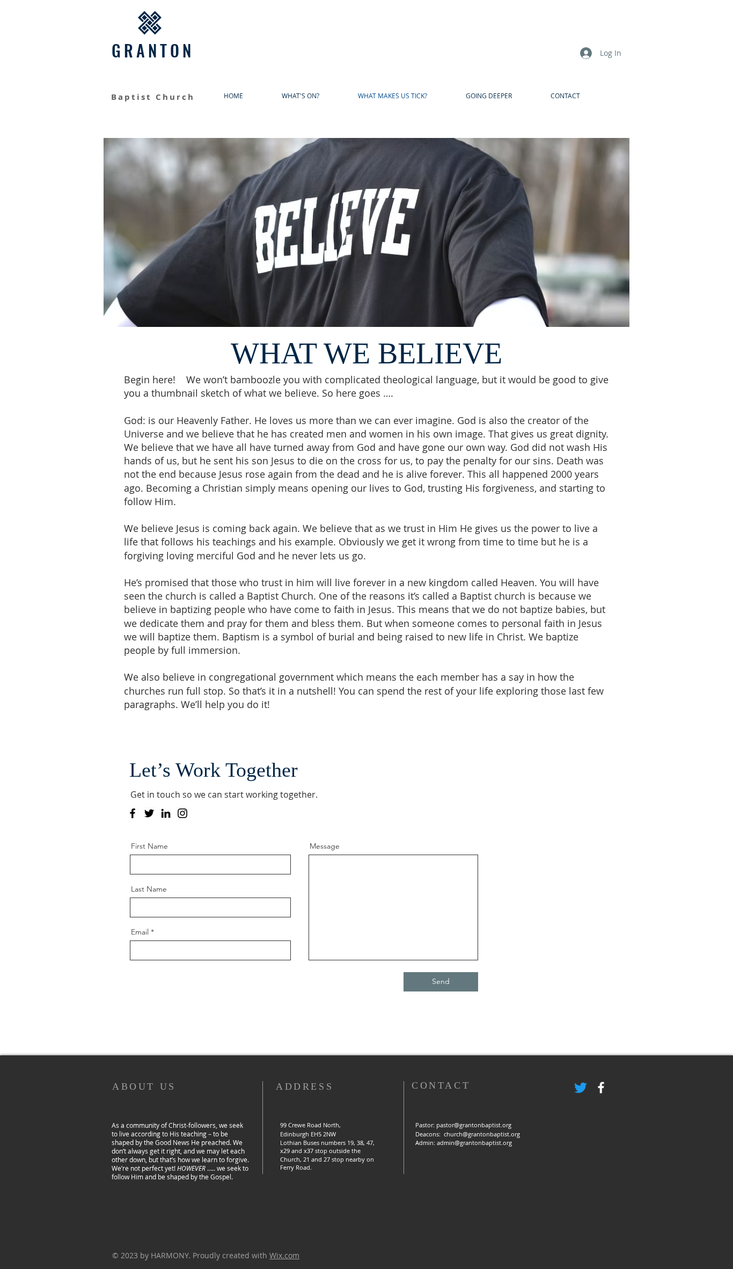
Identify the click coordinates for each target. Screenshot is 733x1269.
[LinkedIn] (165, 813)
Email (140, 932)
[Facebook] (132, 813)
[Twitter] (149, 813)
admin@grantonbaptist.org (474, 1143)
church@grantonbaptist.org (482, 1134)
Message (325, 846)
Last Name (149, 889)
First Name (149, 846)
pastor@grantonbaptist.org (473, 1125)
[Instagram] (182, 813)
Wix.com (284, 1255)
